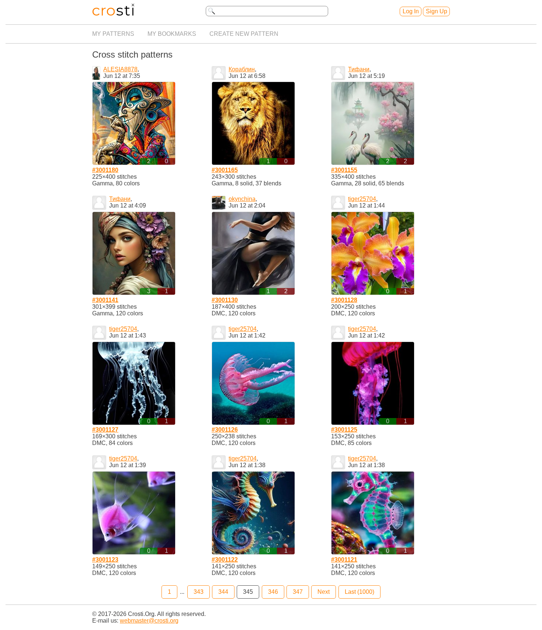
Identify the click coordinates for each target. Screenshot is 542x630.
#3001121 (344, 560)
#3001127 (105, 430)
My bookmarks (171, 34)
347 (298, 592)
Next (323, 592)
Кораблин (242, 69)
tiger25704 (362, 199)
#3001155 (344, 170)
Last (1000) (359, 592)
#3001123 (105, 560)
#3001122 (225, 560)
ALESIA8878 (120, 69)
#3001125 (344, 430)
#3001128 (344, 300)
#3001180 (105, 170)
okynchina (242, 199)
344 (223, 592)
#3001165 (225, 170)
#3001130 (225, 300)
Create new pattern (243, 34)
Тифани (358, 69)
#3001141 (105, 300)
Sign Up (436, 11)
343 (199, 592)
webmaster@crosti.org (149, 620)
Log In (411, 11)
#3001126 (225, 430)
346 (273, 592)
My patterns (113, 34)
